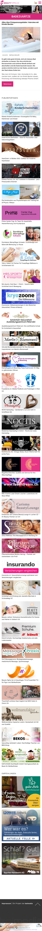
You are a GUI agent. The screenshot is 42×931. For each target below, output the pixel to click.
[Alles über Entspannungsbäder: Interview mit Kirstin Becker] (21, 39)
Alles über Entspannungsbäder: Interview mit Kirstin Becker (20, 23)
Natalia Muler (14, 55)
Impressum (6, 903)
